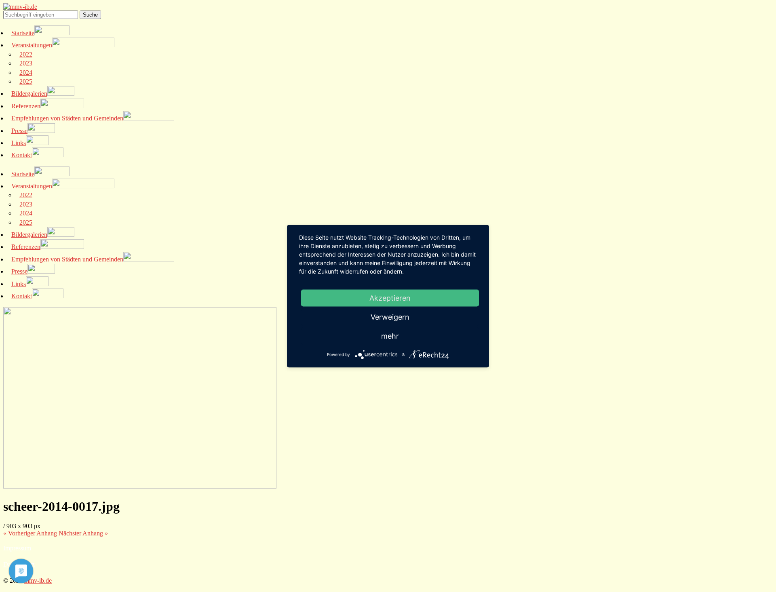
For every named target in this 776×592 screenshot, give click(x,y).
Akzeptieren (390, 297)
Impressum (17, 548)
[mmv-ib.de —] (20, 6)
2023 (25, 63)
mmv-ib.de (38, 580)
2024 (25, 72)
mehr (390, 335)
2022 (25, 54)
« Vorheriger (30, 533)
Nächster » (83, 533)
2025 (25, 81)
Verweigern (390, 316)
